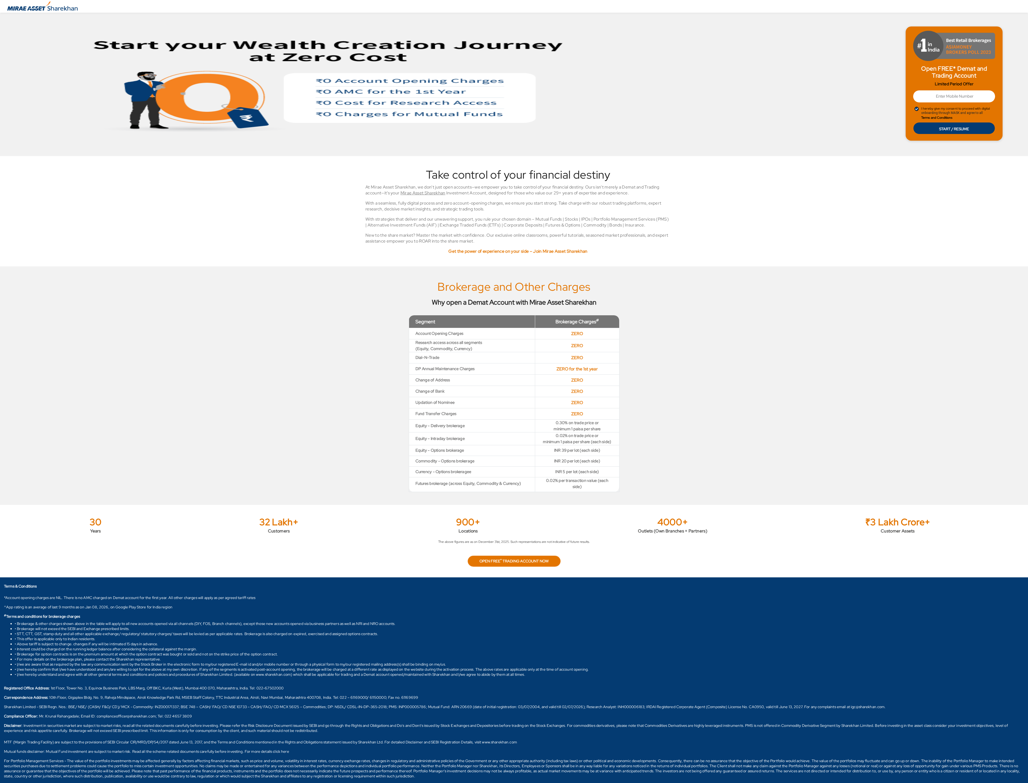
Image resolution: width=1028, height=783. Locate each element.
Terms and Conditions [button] (936, 118)
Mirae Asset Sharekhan (422, 193)
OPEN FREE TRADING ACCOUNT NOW (514, 560)
